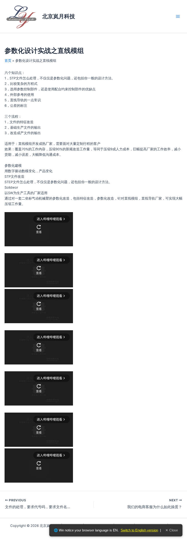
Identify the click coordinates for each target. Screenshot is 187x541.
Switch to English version (139, 530)
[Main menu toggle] (177, 16)
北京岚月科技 (58, 16)
